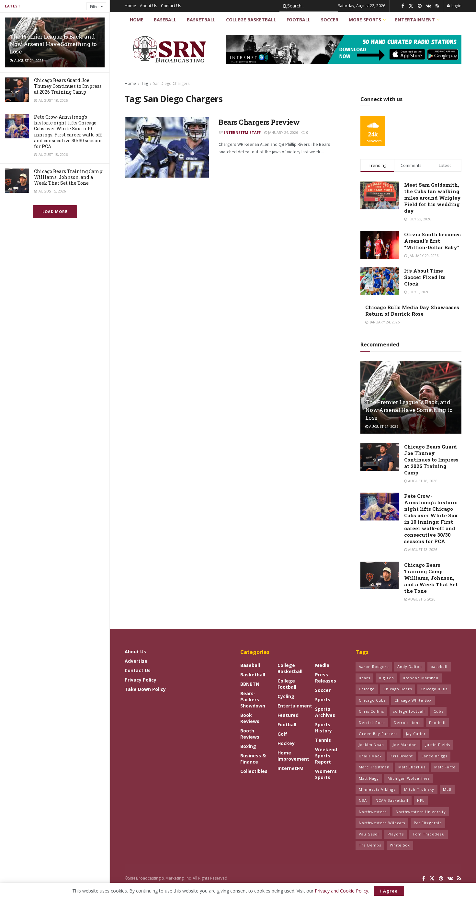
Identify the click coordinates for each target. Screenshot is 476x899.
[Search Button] (283, 6)
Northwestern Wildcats (382, 822)
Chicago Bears (397, 688)
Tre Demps (370, 845)
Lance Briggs (434, 755)
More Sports (365, 20)
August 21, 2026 (383, 426)
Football (299, 20)
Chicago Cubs (372, 700)
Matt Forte (445, 767)
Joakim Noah (371, 744)
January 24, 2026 (282, 132)
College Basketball (251, 20)
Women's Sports (326, 774)
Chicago (367, 688)
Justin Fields (437, 744)
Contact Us (171, 5)
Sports (322, 699)
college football (409, 711)
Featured (288, 715)
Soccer (329, 20)
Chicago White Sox (413, 700)
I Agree (389, 891)
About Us (148, 5)
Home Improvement (293, 756)
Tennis (323, 740)
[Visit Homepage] (170, 49)
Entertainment (415, 20)
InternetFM (290, 768)
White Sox (400, 845)
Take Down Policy (145, 689)
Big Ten (386, 677)
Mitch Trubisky (419, 789)
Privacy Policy (140, 680)
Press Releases (325, 677)
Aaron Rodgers (374, 666)
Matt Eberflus (411, 767)
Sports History (323, 727)
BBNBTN (249, 684)
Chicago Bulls (434, 688)
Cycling (286, 696)
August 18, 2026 (422, 480)
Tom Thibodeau (429, 834)
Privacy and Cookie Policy (341, 891)
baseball (439, 666)
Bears (364, 677)
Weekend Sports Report (326, 755)
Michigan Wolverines (409, 778)
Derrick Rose (372, 722)
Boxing (248, 746)
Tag (144, 83)
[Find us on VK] (428, 6)
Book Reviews (249, 718)
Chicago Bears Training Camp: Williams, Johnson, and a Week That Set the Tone (68, 177)
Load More (54, 211)
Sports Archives (325, 712)
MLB (447, 789)
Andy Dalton (409, 666)
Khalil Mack (370, 755)
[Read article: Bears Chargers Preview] (167, 147)
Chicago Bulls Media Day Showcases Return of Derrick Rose (412, 310)
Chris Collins (371, 711)
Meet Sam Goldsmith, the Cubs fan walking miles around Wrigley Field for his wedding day (432, 197)
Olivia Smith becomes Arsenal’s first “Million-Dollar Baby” (432, 241)
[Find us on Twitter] (411, 6)
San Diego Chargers (171, 83)
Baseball (165, 20)
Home (130, 5)
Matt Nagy (369, 778)
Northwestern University (421, 811)
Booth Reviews (249, 734)
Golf (282, 734)
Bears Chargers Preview (259, 122)
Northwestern (373, 811)
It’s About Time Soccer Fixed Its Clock (425, 277)
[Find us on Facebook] (403, 6)
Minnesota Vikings (377, 789)
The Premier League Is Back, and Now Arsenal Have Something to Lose (53, 44)
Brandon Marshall (420, 677)
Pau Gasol (369, 834)
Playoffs (396, 834)
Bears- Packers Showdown (252, 699)
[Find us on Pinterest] (420, 6)
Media (322, 665)
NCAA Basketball (392, 800)
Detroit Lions (407, 722)
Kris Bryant (402, 755)
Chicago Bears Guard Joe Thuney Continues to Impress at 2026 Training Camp (68, 86)
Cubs (438, 711)
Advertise (136, 661)
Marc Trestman (374, 767)
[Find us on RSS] (437, 6)
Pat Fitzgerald (428, 822)
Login (455, 5)
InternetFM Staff (242, 132)
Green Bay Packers (378, 733)
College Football (287, 684)
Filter (94, 6)
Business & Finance (253, 759)
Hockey (286, 743)
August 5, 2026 (421, 599)
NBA (363, 800)
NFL (421, 800)
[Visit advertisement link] (343, 49)
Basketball (201, 20)
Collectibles (253, 771)
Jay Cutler (416, 733)
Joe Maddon (405, 744)
